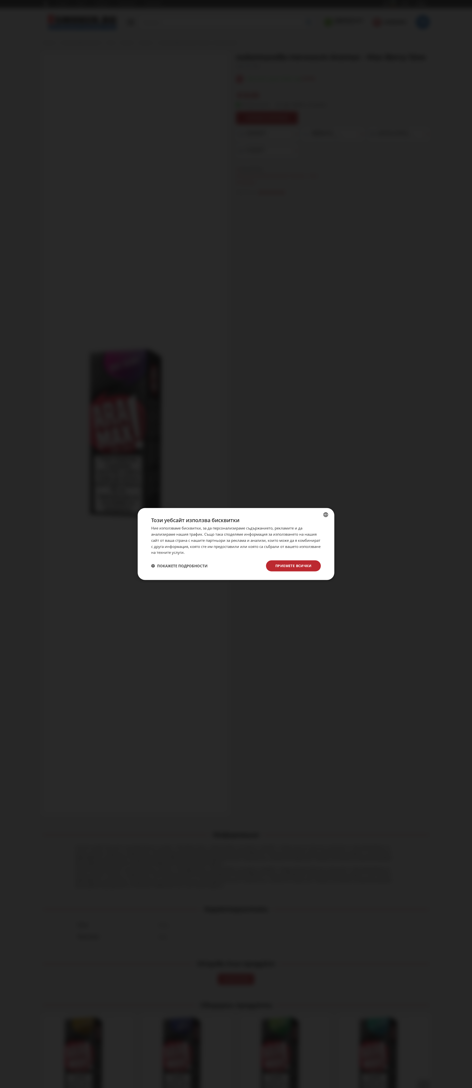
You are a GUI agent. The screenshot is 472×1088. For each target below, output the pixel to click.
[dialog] (236, 544)
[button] (179, 566)
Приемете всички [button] (293, 565)
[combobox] (325, 514)
